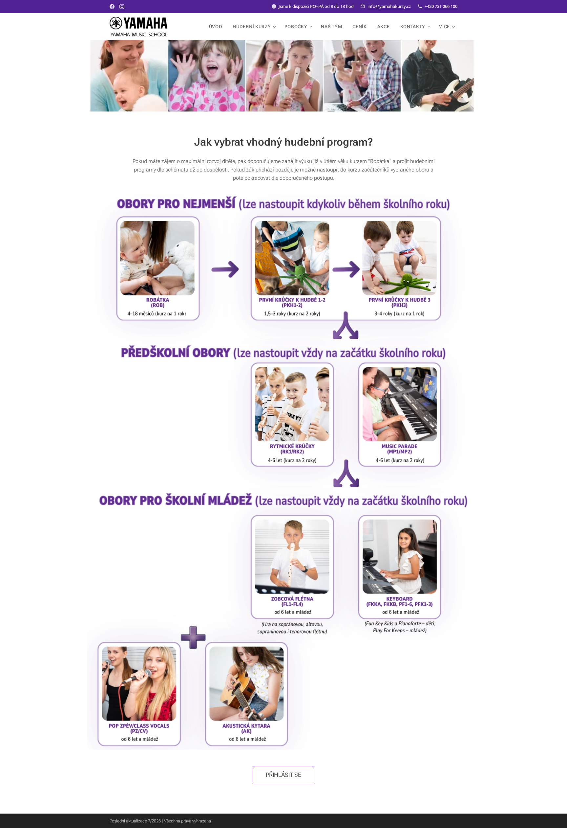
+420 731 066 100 (441, 6)
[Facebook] (112, 6)
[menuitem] (217, 26)
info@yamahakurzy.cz (389, 6)
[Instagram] (122, 6)
